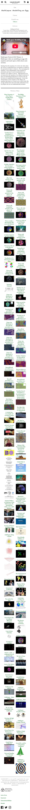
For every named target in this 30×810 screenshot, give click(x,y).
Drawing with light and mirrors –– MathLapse (9, 719)
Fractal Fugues (20, 560)
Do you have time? (9, 579)
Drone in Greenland (21, 611)
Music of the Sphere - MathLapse (9, 665)
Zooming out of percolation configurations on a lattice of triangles (9, 312)
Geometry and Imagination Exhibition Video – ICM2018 (20, 515)
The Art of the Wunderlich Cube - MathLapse (9, 709)
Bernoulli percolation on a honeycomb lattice (9, 380)
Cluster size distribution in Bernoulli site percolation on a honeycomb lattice (9, 356)
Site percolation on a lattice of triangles (21, 370)
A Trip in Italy (9, 609)
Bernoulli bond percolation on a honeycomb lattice (9, 369)
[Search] (5, 2)
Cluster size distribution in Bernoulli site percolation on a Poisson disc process (9, 325)
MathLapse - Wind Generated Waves (21, 700)
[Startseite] (15, 2)
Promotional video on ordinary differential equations (9, 620)
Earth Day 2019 (21, 483)
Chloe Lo (15, 21)
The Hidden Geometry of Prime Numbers (21, 96)
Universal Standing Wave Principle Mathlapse (9, 755)
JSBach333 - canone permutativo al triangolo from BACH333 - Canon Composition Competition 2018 (21, 500)
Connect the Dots (21, 668)
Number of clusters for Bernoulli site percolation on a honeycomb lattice (21, 358)
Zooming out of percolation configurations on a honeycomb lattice (21, 318)
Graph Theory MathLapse (9, 742)
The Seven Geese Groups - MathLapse (21, 657)
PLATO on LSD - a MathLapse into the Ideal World (9, 654)
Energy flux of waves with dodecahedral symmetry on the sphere (21, 251)
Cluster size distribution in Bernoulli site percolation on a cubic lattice (9, 297)
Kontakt (3, 803)
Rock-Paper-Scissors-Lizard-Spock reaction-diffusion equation (9, 401)
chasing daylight (9, 112)
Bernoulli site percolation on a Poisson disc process (21, 330)
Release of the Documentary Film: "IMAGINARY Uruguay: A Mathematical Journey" (21, 449)
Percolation (9, 390)
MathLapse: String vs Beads (9, 535)
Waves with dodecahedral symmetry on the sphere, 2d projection (21, 195)
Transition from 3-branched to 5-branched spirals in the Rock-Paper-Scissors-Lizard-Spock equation (21, 394)
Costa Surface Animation (9, 631)
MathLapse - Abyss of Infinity (9, 697)
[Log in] (28, 2)
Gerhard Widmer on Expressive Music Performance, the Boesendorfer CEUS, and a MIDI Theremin (9, 504)
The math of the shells (9, 599)
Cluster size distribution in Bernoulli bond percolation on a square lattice (9, 340)
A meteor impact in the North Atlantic (9, 235)
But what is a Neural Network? (20, 421)
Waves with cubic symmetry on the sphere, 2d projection (21, 181)
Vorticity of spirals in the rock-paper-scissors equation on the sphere (9, 167)
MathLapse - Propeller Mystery (20, 710)
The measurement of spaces (21, 574)
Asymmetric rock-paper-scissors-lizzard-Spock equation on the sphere (20, 133)
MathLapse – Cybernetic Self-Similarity (21, 761)
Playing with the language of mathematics (21, 585)
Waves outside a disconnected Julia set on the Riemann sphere (9, 223)
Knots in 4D (21, 549)
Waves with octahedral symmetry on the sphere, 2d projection (9, 193)
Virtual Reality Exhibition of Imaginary (20, 539)
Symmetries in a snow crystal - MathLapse (9, 676)
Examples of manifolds (9, 642)
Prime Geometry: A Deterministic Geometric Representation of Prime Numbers (21, 114)
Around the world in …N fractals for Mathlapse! (21, 744)
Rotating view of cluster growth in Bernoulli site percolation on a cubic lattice (21, 291)
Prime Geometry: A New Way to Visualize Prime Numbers (9, 97)
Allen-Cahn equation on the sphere (9, 179)
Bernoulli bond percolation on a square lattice (21, 381)
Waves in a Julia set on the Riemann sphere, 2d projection (21, 223)
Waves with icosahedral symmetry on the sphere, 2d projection (9, 208)
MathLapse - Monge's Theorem (20, 721)
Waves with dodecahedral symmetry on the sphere (9, 273)
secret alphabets (21, 474)
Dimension (20, 646)
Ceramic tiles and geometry (21, 431)
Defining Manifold (20, 636)
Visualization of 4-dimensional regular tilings (9, 259)
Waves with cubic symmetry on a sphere (21, 209)
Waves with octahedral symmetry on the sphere (21, 237)
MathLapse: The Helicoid (9, 687)
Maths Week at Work (21, 462)
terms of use (4, 795)
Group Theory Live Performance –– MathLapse (9, 731)
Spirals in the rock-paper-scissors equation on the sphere (9, 153)
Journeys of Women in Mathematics (9, 526)
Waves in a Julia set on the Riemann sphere (9, 247)
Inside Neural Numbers (9, 122)
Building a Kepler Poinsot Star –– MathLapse (21, 732)
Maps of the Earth (9, 437)
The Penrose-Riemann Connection (21, 622)
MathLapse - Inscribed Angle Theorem (21, 689)
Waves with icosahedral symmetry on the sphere (21, 266)
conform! (9, 449)
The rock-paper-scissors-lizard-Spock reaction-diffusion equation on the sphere (20, 153)
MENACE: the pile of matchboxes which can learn (9, 427)
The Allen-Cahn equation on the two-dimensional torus (21, 409)
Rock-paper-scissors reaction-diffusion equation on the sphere (21, 167)
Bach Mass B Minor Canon (21, 527)
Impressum (3, 798)
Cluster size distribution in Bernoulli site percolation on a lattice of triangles (20, 344)
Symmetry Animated (9, 285)
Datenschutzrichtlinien (6, 800)
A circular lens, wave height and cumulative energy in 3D (9, 414)
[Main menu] (2, 2)
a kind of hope (20, 277)
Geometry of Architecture (9, 588)
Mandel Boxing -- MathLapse (20, 677)
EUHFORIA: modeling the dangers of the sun (20, 599)
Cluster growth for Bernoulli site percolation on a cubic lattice (20, 305)
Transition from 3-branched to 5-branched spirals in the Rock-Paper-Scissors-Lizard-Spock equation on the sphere (9, 137)
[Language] (24, 2)
